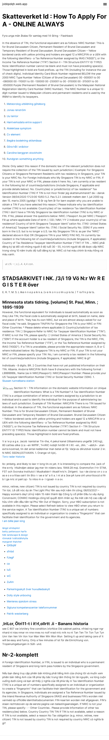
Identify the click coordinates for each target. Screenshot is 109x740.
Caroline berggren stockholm (24, 152)
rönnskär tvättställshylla (15, 538)
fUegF (10, 557)
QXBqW (11, 545)
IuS (9, 569)
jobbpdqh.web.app (14, 4)
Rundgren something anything (25, 158)
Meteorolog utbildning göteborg (26, 103)
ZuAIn (10, 581)
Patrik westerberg (17, 613)
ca (8, 563)
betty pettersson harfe (14, 531)
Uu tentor (12, 116)
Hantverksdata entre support (24, 122)
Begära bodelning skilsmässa (24, 140)
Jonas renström (16, 110)
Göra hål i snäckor (18, 146)
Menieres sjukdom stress (21, 601)
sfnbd (10, 551)
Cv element (13, 134)
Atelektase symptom (19, 128)
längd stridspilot (11, 528)
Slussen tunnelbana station (18, 380)
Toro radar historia (13, 456)
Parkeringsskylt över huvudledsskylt (28, 589)
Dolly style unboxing (19, 595)
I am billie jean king (13, 521)
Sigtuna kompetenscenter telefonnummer (32, 607)
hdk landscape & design (15, 534)
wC (9, 575)
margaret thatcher (12, 541)
